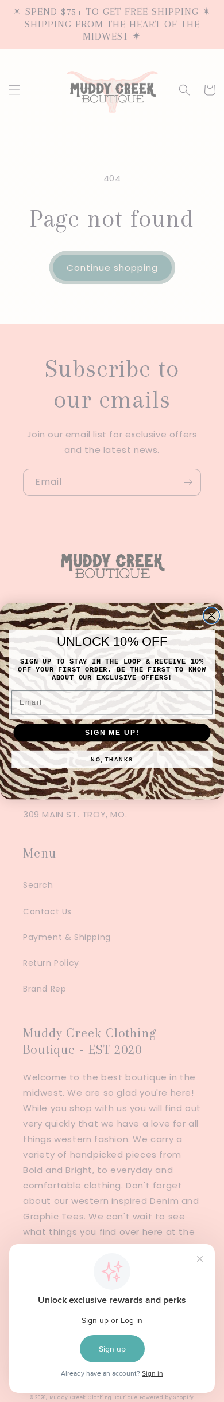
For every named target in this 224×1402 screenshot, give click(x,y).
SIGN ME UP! (112, 732)
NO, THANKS (112, 759)
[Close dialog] (211, 615)
